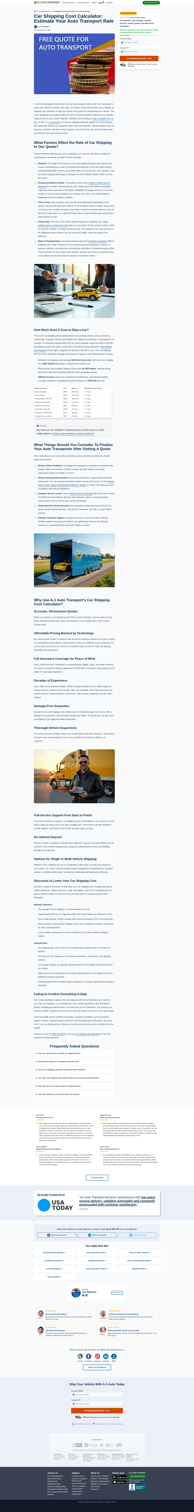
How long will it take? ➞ (97, 1253)
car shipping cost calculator (87, 1034)
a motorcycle (54, 122)
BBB (113, 1361)
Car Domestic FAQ (44, 11)
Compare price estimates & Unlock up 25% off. (73, 433)
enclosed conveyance (97, 241)
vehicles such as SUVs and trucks (53, 225)
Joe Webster (44, 27)
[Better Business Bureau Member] (138, 1487)
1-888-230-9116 (58, 1034)
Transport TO (125, 48)
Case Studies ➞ (54, 1277)
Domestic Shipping (54, 1486)
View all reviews (97, 1177)
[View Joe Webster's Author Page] (76, 1293)
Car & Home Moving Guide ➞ (139, 1261)
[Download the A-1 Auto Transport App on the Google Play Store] (119, 1477)
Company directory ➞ (97, 1261)
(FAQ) (63, 1486)
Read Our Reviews (54, 1479)
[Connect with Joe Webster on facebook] (83, 1295)
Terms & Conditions (79, 1486)
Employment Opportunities (100, 1481)
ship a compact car (101, 118)
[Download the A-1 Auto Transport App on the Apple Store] (119, 1482)
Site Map (50, 1494)
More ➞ (117, 1293)
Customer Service (78, 1476)
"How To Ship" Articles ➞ (140, 1253)
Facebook (88, 1361)
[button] (151, 3)
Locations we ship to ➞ (54, 1261)
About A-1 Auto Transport (100, 1476)
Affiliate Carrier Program (99, 1484)
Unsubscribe (76, 1494)
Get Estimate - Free (139, 58)
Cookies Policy (77, 1489)
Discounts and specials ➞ (54, 1253)
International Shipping (55, 1489)
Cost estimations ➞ (54, 1269)
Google (80, 1361)
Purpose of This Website (99, 1479)
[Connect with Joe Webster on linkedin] (86, 1295)
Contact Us (95, 1489)
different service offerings (81, 493)
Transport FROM (126, 39)
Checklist (109, 2)
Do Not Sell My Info (79, 1483)
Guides (93, 2)
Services (68, 2)
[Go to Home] (35, 11)
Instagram (97, 1361)
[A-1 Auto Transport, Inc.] (47, 2)
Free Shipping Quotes (55, 1476)
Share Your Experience (97, 1367)
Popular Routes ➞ (139, 1269)
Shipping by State (53, 1484)
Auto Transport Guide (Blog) (57, 1492)
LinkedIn (106, 1361)
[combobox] (139, 42)
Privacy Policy (77, 1491)
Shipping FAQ (52, 1481)
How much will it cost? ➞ (97, 1269)
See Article (83, 1209)
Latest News (95, 1486)
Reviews (83, 2)
